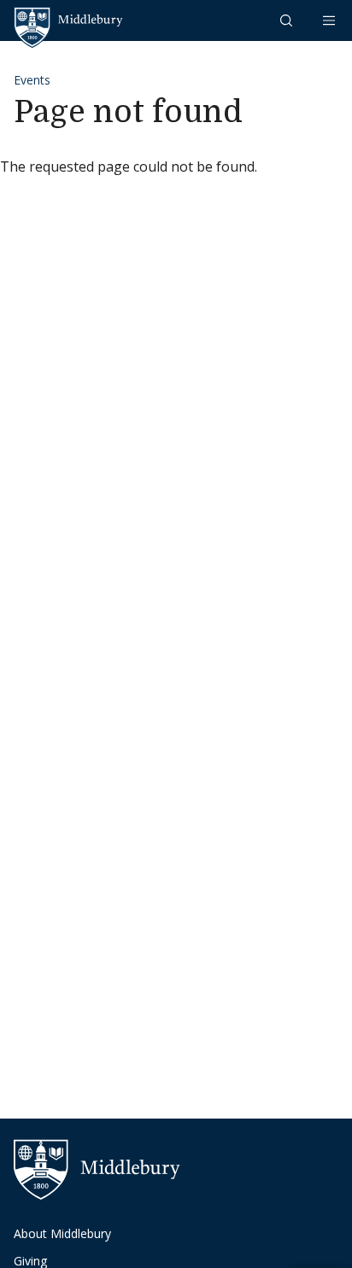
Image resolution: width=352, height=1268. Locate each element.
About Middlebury (62, 1233)
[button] (288, 20)
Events (32, 80)
